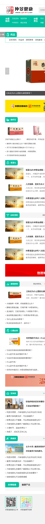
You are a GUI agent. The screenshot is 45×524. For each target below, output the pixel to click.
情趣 (42, 23)
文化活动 (15, 18)
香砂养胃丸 (37, 284)
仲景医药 (7, 20)
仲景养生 (36, 20)
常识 (42, 18)
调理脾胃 (29, 40)
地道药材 (23, 18)
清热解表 (38, 40)
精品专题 (23, 23)
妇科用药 (13, 40)
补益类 (21, 40)
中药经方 (15, 23)
